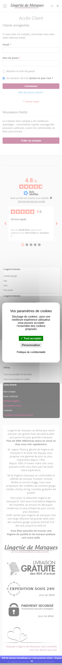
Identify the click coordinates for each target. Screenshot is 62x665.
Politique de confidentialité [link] (31, 352)
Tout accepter (32, 338)
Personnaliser (31, 345)
